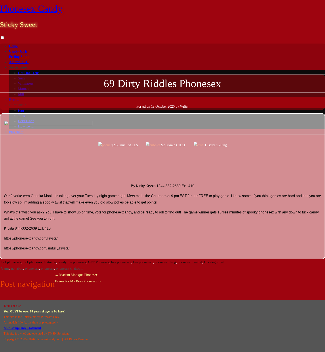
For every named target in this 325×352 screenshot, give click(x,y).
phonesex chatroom (69, 268)
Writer (184, 106)
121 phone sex (11, 262)
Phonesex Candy (31, 9)
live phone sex (121, 262)
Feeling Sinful (19, 57)
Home (13, 46)
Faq (21, 110)
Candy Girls (18, 51)
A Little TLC (19, 62)
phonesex (47, 268)
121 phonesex (32, 262)
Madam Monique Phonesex (76, 275)
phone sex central (190, 262)
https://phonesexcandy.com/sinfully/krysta (36, 248)
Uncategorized (214, 262)
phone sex (32, 268)
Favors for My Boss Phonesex (78, 281)
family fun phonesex (72, 262)
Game (5, 268)
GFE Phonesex (98, 262)
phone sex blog (165, 262)
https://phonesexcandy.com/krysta (30, 238)
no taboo (17, 268)
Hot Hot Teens (28, 73)
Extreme (50, 262)
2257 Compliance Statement (22, 328)
